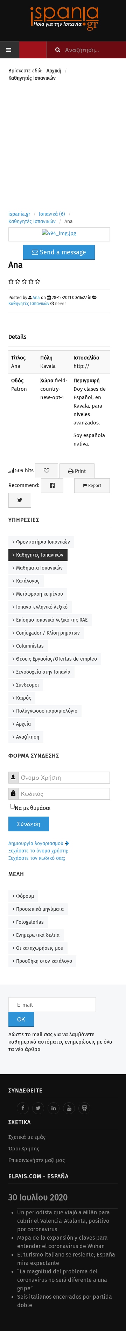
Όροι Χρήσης (23, 1148)
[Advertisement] (63, 147)
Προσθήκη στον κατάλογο (44, 961)
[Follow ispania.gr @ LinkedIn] (53, 1108)
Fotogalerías (30, 922)
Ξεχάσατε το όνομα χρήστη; (38, 851)
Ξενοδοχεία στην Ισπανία (43, 672)
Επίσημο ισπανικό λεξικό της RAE (52, 620)
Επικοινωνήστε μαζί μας (36, 1160)
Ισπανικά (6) (52, 214)
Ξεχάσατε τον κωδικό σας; (36, 858)
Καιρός (23, 698)
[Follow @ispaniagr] (38, 1108)
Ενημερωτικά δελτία (37, 935)
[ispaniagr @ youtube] (69, 1108)
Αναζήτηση (27, 737)
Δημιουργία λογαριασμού (36, 843)
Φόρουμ (25, 896)
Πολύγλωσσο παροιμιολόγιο (46, 711)
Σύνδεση (28, 823)
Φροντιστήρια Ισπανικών (43, 542)
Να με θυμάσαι (33, 808)
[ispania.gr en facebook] (23, 1108)
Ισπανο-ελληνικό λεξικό (42, 607)
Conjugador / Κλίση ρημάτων (48, 633)
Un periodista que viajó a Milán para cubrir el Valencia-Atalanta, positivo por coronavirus (63, 1221)
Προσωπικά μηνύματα (40, 909)
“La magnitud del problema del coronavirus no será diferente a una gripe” (62, 1280)
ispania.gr (19, 214)
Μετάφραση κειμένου (39, 594)
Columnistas (30, 646)
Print (80, 470)
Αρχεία (23, 724)
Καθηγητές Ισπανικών (32, 222)
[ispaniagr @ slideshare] (84, 1108)
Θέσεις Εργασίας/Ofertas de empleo (56, 659)
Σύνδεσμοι (27, 685)
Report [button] (94, 485)
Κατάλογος (28, 581)
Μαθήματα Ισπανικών (39, 568)
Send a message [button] (62, 252)
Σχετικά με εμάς (27, 1137)
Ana (36, 297)
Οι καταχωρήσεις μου (39, 948)
